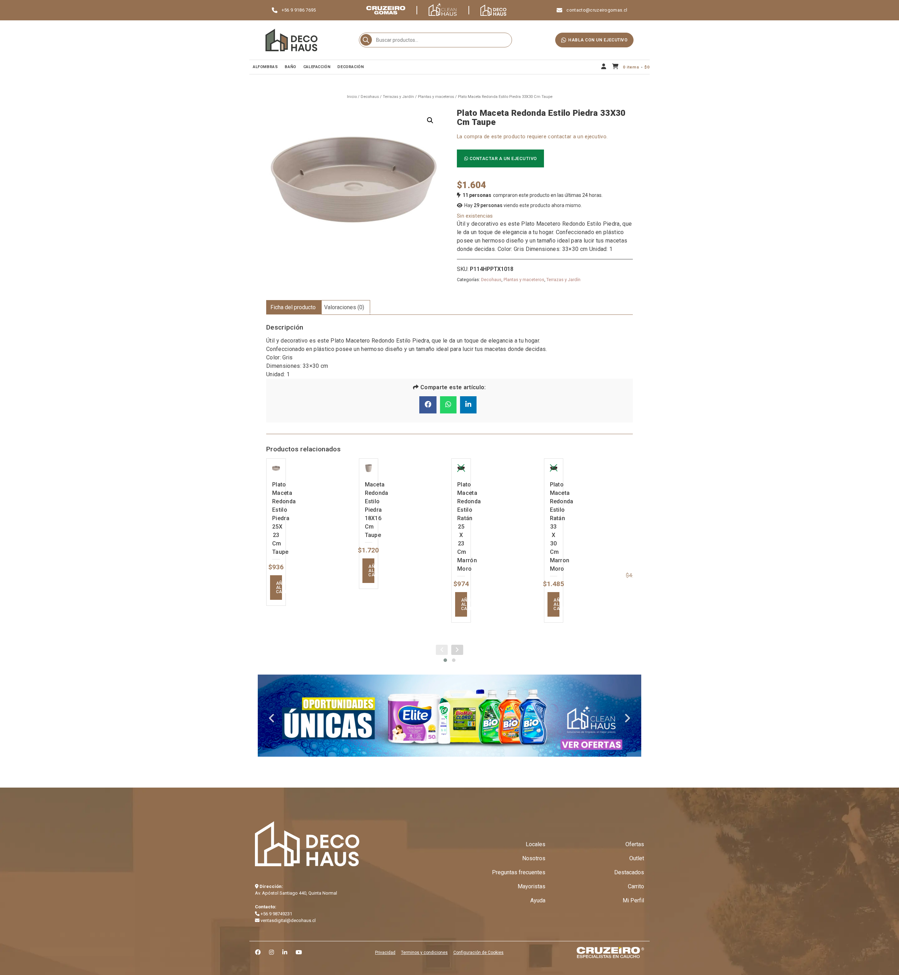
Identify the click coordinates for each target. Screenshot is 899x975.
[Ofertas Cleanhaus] (449, 716)
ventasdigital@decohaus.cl (288, 920)
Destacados (629, 872)
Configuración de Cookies (478, 952)
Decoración (350, 67)
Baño (290, 67)
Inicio (352, 96)
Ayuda (537, 900)
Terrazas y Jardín (398, 96)
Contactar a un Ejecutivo (502, 158)
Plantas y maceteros (436, 96)
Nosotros (533, 858)
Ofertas (634, 844)
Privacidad (385, 952)
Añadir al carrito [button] (279, 587)
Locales (535, 844)
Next (627, 718)
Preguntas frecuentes (518, 872)
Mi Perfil (633, 900)
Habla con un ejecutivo (598, 40)
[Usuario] (603, 67)
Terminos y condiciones (424, 952)
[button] (430, 120)
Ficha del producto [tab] (293, 307)
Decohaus (370, 96)
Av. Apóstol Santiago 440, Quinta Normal (296, 893)
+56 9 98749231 (276, 913)
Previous (272, 718)
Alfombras (265, 67)
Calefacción (317, 67)
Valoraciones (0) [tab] (344, 307)
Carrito (636, 886)
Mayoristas (531, 886)
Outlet (636, 858)
